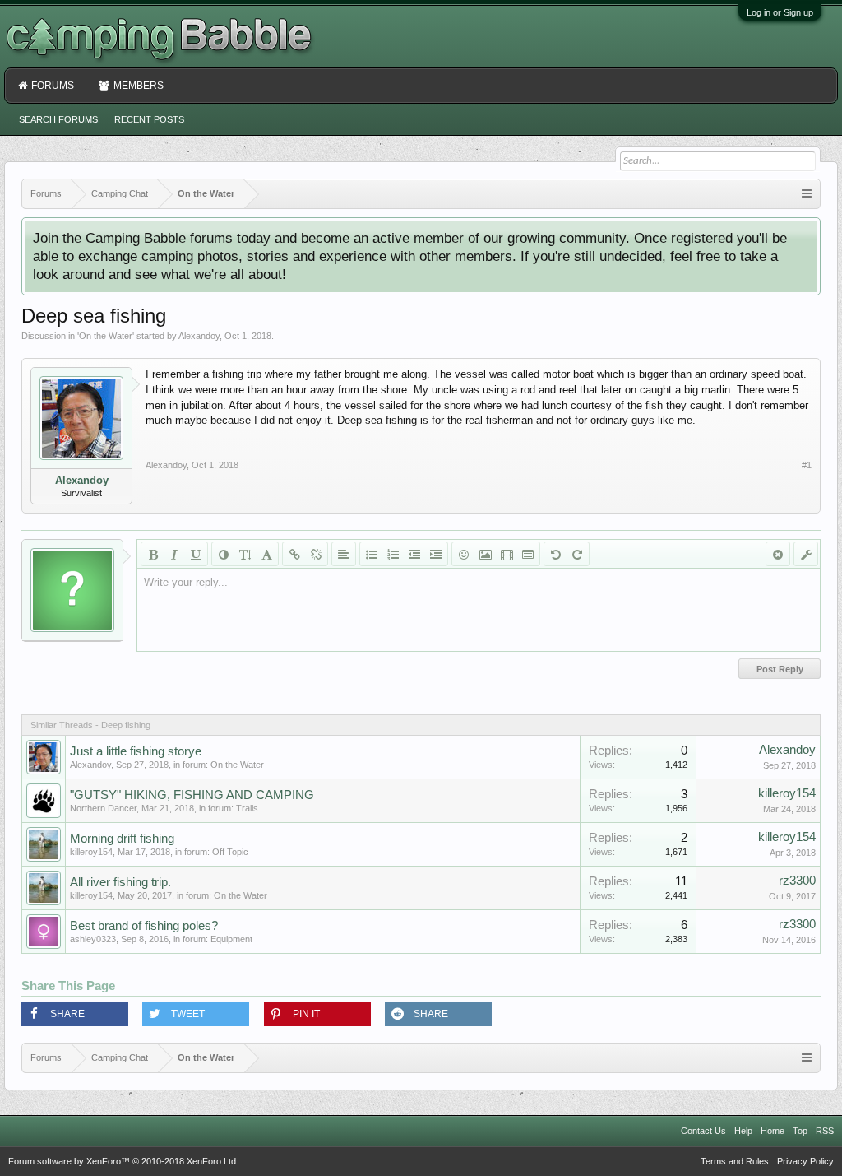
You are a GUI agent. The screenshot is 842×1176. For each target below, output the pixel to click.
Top (800, 1131)
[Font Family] (266, 554)
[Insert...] (528, 554)
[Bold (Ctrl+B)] (153, 554)
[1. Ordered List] (393, 554)
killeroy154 (787, 793)
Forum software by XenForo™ (123, 1161)
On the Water (105, 336)
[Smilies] (464, 554)
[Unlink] (316, 554)
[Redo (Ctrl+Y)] (577, 554)
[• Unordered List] (372, 554)
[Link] (294, 554)
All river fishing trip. (120, 882)
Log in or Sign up (780, 12)
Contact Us (703, 1131)
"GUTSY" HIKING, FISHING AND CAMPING (192, 795)
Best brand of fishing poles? (144, 925)
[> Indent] (436, 554)
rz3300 (797, 880)
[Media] (506, 554)
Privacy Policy (805, 1161)
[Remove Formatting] (778, 554)
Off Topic (230, 852)
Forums (52, 85)
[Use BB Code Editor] (806, 554)
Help (743, 1131)
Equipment (231, 939)
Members (138, 85)
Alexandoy (199, 336)
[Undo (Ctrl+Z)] (556, 554)
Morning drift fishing (122, 838)
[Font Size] (245, 554)
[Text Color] (224, 554)
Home (772, 1131)
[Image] (485, 554)
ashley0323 (93, 939)
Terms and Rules (735, 1161)
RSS (825, 1131)
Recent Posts (149, 119)
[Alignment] (344, 554)
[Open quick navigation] (806, 193)
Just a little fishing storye (135, 751)
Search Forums (58, 119)
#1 (807, 465)
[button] (74, 1014)
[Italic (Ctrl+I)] (174, 554)
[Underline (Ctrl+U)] (196, 554)
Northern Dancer (103, 808)
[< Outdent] (414, 554)
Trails (247, 808)
